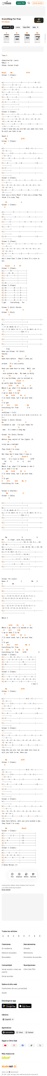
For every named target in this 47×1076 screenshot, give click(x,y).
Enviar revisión (6, 890)
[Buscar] (29, 3)
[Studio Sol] (9, 1066)
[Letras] (6, 1057)
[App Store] (25, 1006)
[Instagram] (13, 1045)
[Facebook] (22, 1045)
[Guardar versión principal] (12, 27)
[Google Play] (9, 1006)
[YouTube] (5, 1045)
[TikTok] (31, 1045)
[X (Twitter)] (40, 1045)
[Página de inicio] (6, 3)
